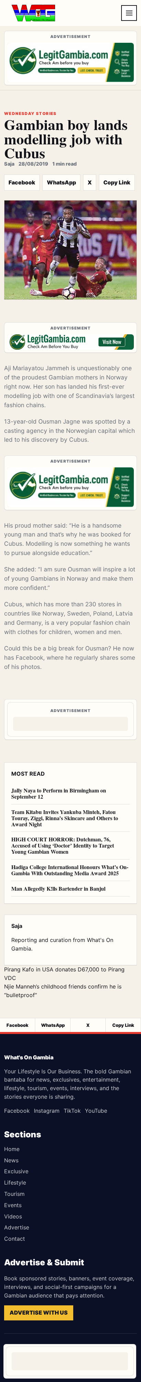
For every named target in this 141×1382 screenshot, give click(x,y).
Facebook (22, 182)
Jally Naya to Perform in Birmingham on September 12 (58, 793)
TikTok (72, 1110)
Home (12, 1149)
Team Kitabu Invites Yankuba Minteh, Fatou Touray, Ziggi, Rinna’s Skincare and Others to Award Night (64, 818)
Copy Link (116, 182)
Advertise (16, 1227)
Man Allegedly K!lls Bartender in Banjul (58, 888)
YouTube (96, 1110)
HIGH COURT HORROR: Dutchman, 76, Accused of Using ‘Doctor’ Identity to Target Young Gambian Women (62, 845)
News (11, 1160)
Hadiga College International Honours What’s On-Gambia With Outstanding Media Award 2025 (69, 870)
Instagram (47, 1110)
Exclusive (16, 1171)
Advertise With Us (39, 1312)
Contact (14, 1238)
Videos (13, 1216)
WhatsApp (61, 182)
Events (13, 1205)
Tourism (14, 1193)
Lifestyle (15, 1182)
